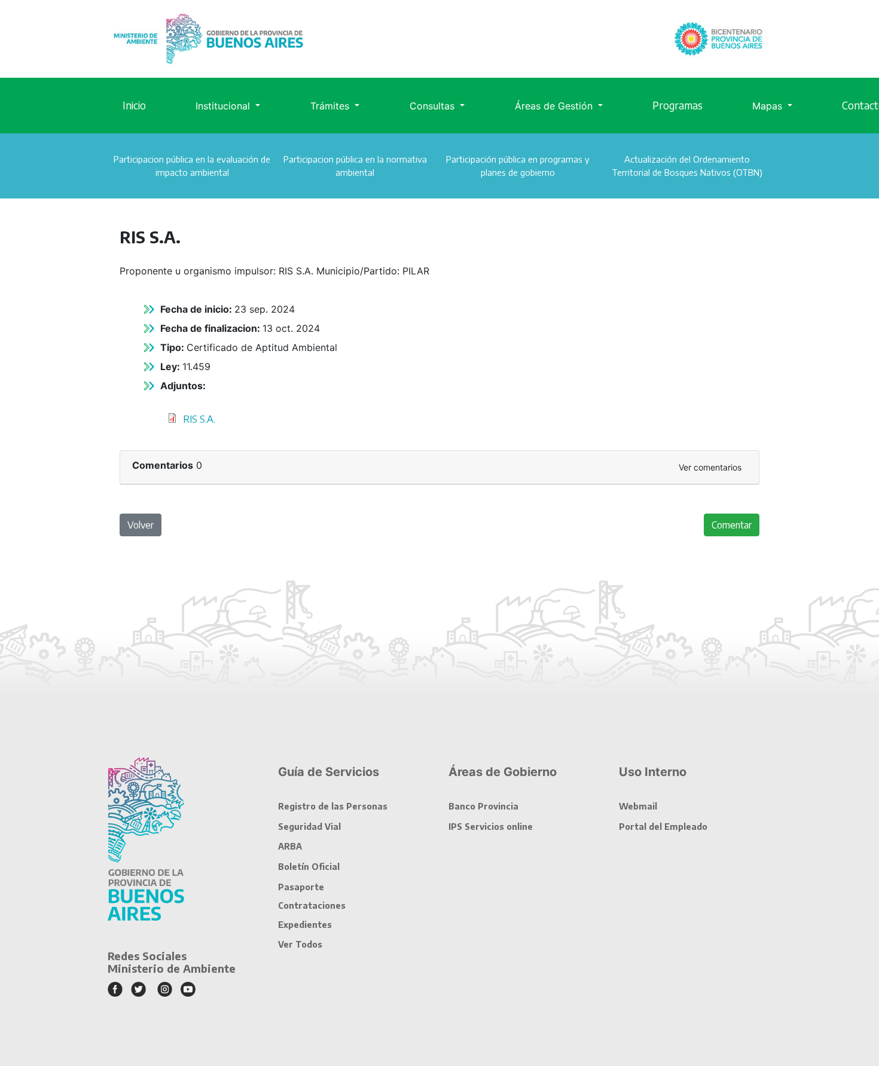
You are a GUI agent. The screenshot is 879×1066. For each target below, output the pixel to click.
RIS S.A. (199, 419)
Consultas (433, 106)
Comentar (732, 525)
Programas (677, 105)
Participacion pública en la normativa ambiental (355, 166)
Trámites (331, 106)
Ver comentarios (710, 467)
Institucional (224, 106)
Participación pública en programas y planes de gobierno (518, 166)
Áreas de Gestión (555, 106)
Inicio (134, 105)
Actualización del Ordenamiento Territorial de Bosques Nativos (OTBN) (687, 166)
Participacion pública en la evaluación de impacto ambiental (192, 166)
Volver (140, 525)
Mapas (768, 106)
